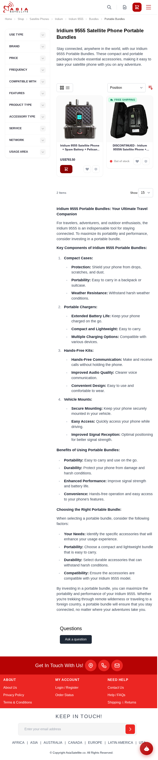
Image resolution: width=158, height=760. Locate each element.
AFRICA (18, 742)
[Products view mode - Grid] (61, 87)
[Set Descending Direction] (150, 87)
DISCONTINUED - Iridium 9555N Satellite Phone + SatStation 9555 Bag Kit (130, 148)
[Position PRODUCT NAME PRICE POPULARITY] (126, 87)
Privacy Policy (13, 695)
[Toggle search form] (109, 7)
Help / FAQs (116, 695)
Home (8, 19)
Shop (21, 19)
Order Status (64, 695)
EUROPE (95, 742)
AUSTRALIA (53, 742)
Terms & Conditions (17, 702)
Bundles (94, 19)
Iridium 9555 (76, 19)
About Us (10, 687)
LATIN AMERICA (120, 742)
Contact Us (116, 687)
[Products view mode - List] (67, 87)
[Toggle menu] (148, 7)
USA (142, 742)
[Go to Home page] (15, 7)
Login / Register (66, 687)
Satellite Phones (39, 19)
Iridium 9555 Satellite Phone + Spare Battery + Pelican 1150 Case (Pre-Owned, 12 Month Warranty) (79, 148)
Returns (130, 702)
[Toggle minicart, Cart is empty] (137, 7)
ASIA (34, 742)
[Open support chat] (146, 748)
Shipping (114, 702)
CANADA (75, 742)
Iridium (59, 19)
